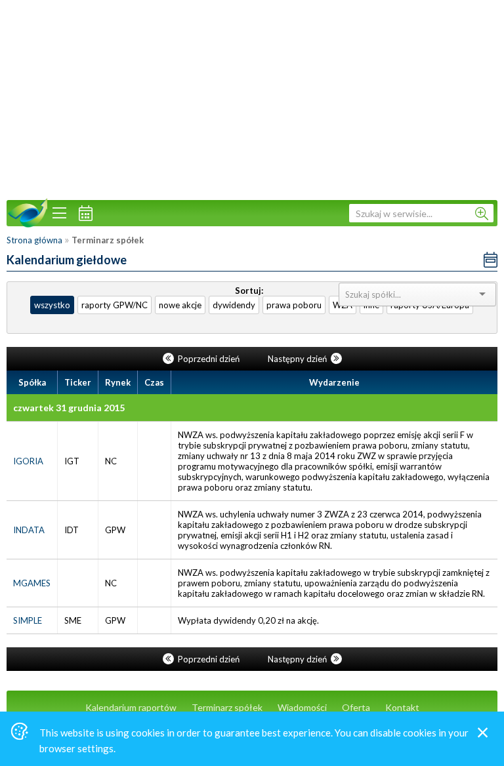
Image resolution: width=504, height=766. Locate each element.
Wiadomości (302, 707)
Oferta (356, 707)
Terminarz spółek (227, 707)
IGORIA (28, 461)
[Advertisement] (252, 98)
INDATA (29, 530)
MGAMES (32, 583)
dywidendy (234, 305)
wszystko (52, 305)
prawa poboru (294, 305)
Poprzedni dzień (209, 358)
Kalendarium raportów (131, 707)
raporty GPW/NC (114, 305)
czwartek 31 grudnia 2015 (69, 407)
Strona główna (34, 240)
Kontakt (402, 707)
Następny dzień (298, 358)
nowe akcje (180, 305)
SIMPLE (27, 620)
